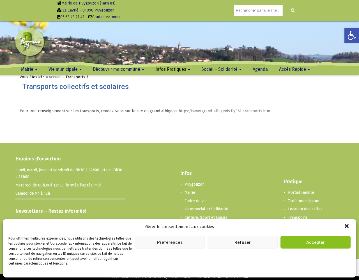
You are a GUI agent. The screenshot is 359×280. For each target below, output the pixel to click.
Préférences (170, 242)
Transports (298, 217)
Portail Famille (301, 192)
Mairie (190, 192)
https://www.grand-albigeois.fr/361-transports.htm (224, 111)
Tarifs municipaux (303, 201)
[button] (347, 226)
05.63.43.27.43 (72, 17)
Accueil (55, 77)
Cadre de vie (196, 201)
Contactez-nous (106, 17)
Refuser (242, 242)
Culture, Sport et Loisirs (206, 217)
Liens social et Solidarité (206, 209)
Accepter (315, 242)
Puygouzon (194, 184)
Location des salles (305, 209)
